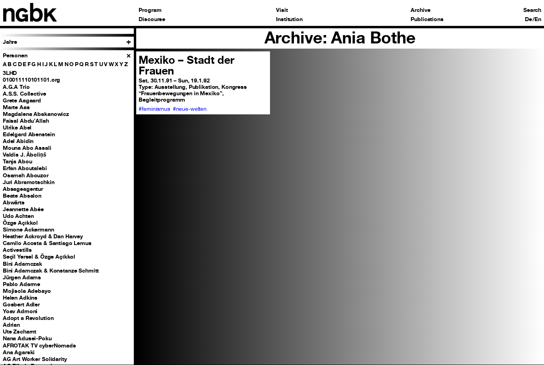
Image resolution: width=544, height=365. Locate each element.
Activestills (17, 250)
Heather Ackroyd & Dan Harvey (43, 236)
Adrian (11, 325)
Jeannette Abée (23, 209)
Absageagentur (23, 189)
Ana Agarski (19, 352)
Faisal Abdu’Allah (26, 121)
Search (532, 10)
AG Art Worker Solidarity (35, 359)
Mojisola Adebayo (27, 291)
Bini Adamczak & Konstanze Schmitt (51, 270)
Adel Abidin (18, 141)
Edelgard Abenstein (29, 134)
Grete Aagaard (22, 100)
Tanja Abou (17, 161)
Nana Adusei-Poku (27, 338)
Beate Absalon (22, 195)
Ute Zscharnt (19, 331)
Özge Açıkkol (20, 223)
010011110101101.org (31, 80)
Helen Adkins (20, 297)
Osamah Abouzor (26, 175)
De (528, 19)
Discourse (152, 19)
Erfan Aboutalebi (25, 168)
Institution (289, 19)
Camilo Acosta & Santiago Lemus (47, 243)
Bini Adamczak (22, 264)
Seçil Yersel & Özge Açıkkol (39, 256)
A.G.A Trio (16, 87)
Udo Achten (18, 216)
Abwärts (14, 202)
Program (150, 10)
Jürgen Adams (22, 277)
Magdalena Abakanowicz (36, 114)
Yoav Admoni (20, 311)
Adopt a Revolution (28, 318)
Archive (420, 10)
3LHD (10, 73)
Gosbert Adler (21, 304)
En (537, 19)
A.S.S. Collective (24, 93)
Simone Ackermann (28, 229)
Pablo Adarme (21, 284)
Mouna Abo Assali (27, 148)
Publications (427, 19)
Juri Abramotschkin (29, 182)
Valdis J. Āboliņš (24, 154)
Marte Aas (16, 107)
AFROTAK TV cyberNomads (39, 345)
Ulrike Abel (17, 127)
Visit (282, 10)
